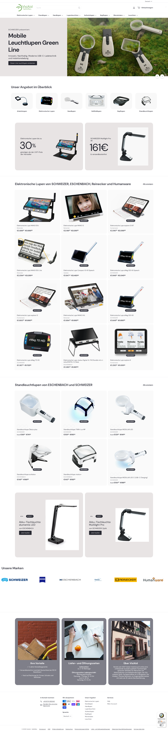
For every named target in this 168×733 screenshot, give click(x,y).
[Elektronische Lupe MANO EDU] (37, 212)
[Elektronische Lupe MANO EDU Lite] (37, 257)
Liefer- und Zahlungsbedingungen (100, 729)
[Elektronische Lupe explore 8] (130, 346)
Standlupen (43, 15)
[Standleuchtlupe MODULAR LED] (130, 414)
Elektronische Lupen (25, 15)
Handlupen (57, 15)
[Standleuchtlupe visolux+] (84, 461)
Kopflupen (104, 15)
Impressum (42, 729)
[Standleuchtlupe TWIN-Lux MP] (84, 414)
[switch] (162, 725)
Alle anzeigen (148, 184)
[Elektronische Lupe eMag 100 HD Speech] (130, 257)
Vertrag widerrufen (139, 729)
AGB (49, 729)
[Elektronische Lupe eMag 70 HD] (37, 346)
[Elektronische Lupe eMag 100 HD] (130, 301)
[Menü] (165, 713)
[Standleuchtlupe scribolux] (37, 461)
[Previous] (157, 76)
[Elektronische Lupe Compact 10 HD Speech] (84, 257)
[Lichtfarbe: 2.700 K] (18, 426)
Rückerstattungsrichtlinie (82, 729)
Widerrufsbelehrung (58, 729)
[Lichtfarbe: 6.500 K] (26, 426)
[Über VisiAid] (130, 640)
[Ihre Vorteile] (37, 640)
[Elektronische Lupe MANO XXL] (84, 301)
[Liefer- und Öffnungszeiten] (84, 640)
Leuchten (132, 15)
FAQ (108, 701)
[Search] (79, 8)
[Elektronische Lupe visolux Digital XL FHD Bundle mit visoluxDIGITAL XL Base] (84, 347)
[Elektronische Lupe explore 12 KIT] (130, 212)
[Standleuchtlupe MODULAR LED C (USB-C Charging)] (130, 462)
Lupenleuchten (73, 15)
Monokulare (118, 15)
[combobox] (58, 8)
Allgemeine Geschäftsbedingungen (122, 729)
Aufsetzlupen (89, 15)
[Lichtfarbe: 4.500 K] (22, 426)
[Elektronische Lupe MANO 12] (84, 212)
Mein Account (112, 704)
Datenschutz (69, 729)
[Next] (162, 76)
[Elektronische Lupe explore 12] (37, 301)
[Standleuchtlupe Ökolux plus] (37, 414)
